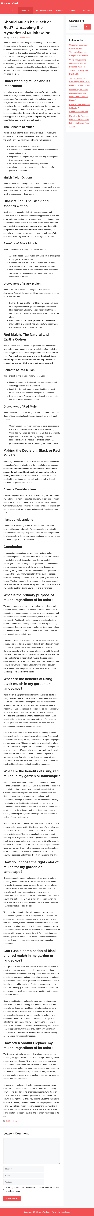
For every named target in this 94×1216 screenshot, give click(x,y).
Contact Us (72, 10)
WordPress (65, 1212)
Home (13, 10)
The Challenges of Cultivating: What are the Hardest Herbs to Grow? (79, 81)
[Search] (87, 27)
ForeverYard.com (43, 1212)
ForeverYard (9, 3)
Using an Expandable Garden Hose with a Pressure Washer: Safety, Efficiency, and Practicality (78, 67)
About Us (59, 10)
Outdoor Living (25, 10)
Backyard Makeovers (44, 10)
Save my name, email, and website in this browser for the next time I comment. (32, 1189)
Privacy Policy (86, 10)
